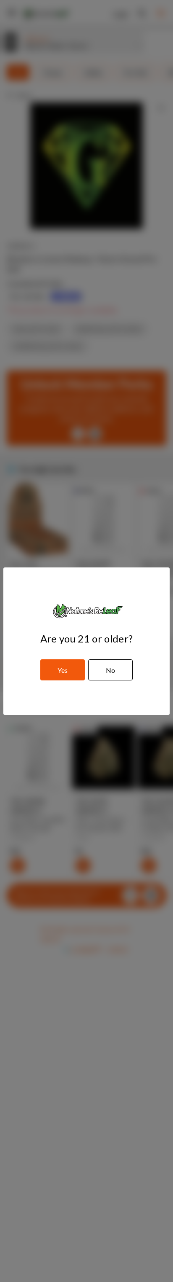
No (110, 670)
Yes (63, 670)
